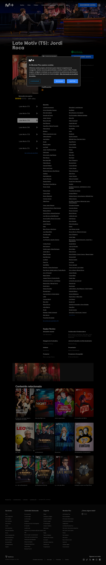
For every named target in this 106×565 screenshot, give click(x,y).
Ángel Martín (72, 142)
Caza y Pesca (27, 546)
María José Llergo (47, 168)
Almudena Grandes (74, 205)
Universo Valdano (47, 525)
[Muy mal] (16, 98)
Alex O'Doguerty (73, 160)
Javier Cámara (47, 118)
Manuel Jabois (47, 144)
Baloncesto (45, 528)
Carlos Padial (72, 144)
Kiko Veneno (46, 157)
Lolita (44, 296)
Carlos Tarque (72, 168)
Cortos (6, 525)
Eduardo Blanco (73, 291)
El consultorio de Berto (81, 418)
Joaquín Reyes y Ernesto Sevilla (51, 278)
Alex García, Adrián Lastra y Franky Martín (54, 270)
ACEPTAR (72, 81)
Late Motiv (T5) (24, 120)
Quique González (47, 288)
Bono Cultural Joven (67, 539)
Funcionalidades (66, 516)
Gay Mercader (47, 234)
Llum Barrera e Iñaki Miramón (51, 216)
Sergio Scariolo (73, 310)
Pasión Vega (72, 278)
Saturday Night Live (40, 418)
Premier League (47, 521)
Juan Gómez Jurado (74, 229)
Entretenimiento (9, 544)
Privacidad (58, 559)
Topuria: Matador (47, 535)
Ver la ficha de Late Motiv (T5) (51, 321)
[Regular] (20, 98)
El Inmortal (26, 525)
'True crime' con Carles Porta (31, 537)
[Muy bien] (24, 98)
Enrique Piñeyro (73, 193)
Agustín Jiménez (73, 136)
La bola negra (27, 516)
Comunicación (66, 546)
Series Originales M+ (9, 535)
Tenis (61, 5)
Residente (71, 134)
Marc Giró (45, 302)
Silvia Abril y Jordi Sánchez (76, 107)
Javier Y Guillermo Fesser (49, 149)
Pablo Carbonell (73, 120)
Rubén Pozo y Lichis (74, 126)
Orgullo (7, 546)
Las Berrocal (27, 528)
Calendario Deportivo (48, 542)
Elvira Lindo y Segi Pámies (49, 155)
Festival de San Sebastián (30, 539)
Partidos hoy (46, 544)
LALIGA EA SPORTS (47, 518)
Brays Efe (71, 118)
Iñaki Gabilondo (47, 176)
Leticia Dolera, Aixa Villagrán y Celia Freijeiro (81, 288)
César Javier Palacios (48, 205)
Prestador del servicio (38, 559)
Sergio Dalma (72, 243)
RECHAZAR (59, 81)
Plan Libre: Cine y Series (68, 530)
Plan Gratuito (66, 535)
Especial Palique (47, 165)
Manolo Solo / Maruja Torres (50, 283)
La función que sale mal (75, 280)
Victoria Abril (72, 257)
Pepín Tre (45, 262)
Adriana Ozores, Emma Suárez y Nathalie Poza (81, 196)
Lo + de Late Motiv (60, 485)
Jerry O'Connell (47, 273)
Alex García (46, 315)
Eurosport (45, 539)
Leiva (70, 131)
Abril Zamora (46, 246)
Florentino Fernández (74, 190)
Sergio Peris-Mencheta (75, 181)
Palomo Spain (46, 190)
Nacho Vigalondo (47, 196)
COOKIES (67, 559)
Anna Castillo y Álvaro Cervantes (51, 218)
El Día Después (46, 523)
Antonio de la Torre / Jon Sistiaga (51, 280)
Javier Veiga (72, 237)
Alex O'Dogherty (73, 234)
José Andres (46, 139)
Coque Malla (72, 275)
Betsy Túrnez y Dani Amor (49, 229)
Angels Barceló (73, 123)
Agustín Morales (47, 178)
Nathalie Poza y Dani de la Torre (77, 139)
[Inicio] (9, 5)
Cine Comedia (8, 521)
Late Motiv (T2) (24, 141)
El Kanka (71, 152)
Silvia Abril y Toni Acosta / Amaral (77, 312)
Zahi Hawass (72, 218)
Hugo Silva (71, 307)
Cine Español (8, 518)
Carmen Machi (47, 299)
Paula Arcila (72, 283)
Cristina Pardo (47, 243)
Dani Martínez (46, 257)
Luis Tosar (71, 262)
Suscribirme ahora (87, 5)
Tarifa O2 (65, 542)
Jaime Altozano (47, 136)
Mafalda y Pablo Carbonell (50, 312)
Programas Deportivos (29, 544)
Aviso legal (49, 559)
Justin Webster (47, 224)
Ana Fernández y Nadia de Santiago (78, 115)
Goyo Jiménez (72, 147)
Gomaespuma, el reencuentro (83, 452)
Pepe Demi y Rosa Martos (49, 184)
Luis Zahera (72, 299)
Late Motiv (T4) (24, 127)
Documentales (8, 542)
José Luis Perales (73, 246)
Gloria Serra (46, 286)
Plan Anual (65, 537)
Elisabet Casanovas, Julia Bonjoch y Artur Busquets (80, 187)
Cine (28, 5)
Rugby (44, 532)
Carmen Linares (47, 198)
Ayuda (85, 514)
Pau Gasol (71, 157)
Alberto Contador (73, 178)
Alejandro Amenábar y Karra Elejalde (79, 304)
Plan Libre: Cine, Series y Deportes (70, 528)
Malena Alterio (47, 210)
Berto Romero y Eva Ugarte (76, 112)
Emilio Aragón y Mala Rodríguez (51, 249)
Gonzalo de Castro (48, 115)
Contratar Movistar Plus (68, 525)
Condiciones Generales (68, 521)
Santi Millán (46, 265)
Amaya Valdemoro (74, 294)
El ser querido (27, 514)
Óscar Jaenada (73, 265)
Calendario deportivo (48, 5)
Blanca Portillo (47, 120)
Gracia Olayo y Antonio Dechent (51, 213)
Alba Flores (72, 173)
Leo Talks (17, 452)
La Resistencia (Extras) (41, 485)
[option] (21, 372)
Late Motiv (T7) (24, 106)
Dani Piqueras (46, 123)
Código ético (65, 523)
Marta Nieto (72, 249)
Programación (46, 546)
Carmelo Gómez (73, 208)
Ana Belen (71, 110)
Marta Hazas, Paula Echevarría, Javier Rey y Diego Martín (80, 240)
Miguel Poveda (47, 254)
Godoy (70, 226)
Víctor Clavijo (46, 186)
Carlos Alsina (46, 193)
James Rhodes (73, 273)
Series (22, 5)
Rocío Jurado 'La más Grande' (31, 534)
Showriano (57, 452)
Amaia (44, 142)
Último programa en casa (49, 134)
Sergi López (72, 286)
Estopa (71, 149)
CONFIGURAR (34, 81)
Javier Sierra (46, 251)
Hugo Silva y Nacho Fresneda (50, 126)
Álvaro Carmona (73, 210)
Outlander (26, 521)
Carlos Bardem (73, 165)
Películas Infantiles (9, 530)
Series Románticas (9, 537)
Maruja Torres (46, 304)
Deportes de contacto (48, 537)
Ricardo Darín (72, 163)
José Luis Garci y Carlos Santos (51, 294)
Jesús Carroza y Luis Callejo (76, 267)
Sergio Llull (72, 302)
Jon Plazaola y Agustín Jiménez (51, 239)
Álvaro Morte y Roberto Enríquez (77, 232)
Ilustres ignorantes (60, 418)
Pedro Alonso (46, 128)
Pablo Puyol (46, 201)
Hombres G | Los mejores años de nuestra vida (33, 531)
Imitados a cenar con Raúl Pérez (83, 485)
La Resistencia (39, 452)
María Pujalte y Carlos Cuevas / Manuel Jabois (81, 254)
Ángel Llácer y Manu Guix (75, 296)
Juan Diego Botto (47, 232)
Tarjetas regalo (66, 544)
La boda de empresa (48, 107)
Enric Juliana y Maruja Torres (76, 270)
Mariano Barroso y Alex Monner (51, 171)
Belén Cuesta (46, 221)
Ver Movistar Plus (66, 514)
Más (67, 5)
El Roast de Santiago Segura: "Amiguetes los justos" (22, 418)
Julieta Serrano (73, 216)
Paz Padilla (72, 128)
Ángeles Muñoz (47, 181)
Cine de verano (8, 528)
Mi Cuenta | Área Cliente (68, 518)
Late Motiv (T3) (24, 134)
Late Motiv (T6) (24, 113)
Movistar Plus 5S (28, 548)
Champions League (47, 516)
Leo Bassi (45, 259)
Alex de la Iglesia (47, 112)
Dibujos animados (28, 541)
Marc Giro (71, 155)
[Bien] (22, 98)
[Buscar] (76, 5)
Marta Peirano (73, 213)
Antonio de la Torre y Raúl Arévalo (52, 208)
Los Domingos (27, 518)
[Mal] (18, 98)
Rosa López (46, 237)
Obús (44, 226)
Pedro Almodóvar (73, 171)
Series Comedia (8, 539)
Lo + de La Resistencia (21, 485)
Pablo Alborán (47, 163)
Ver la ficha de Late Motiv (31, 153)
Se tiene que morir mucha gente (31, 523)
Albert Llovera (73, 198)
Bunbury (45, 131)
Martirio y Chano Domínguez (50, 267)
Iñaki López (46, 152)
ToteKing (45, 173)
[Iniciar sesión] (99, 5)
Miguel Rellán (46, 275)
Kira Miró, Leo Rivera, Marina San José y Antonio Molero (79, 202)
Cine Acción (8, 523)
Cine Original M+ (9, 516)
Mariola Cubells (73, 259)
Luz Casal (45, 147)
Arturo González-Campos (50, 110)
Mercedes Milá (47, 160)
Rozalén (71, 184)
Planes (64, 532)
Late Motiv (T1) (24, 148)
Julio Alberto (46, 307)
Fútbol (36, 5)
